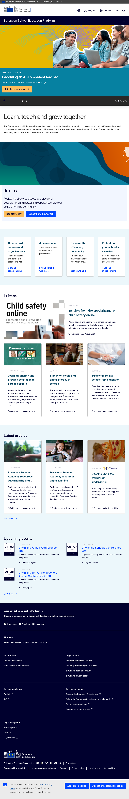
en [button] (79, 10)
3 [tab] (121, 101)
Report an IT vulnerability (15, 768)
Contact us (71, 763)
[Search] (123, 10)
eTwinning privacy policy (77, 675)
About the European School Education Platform (25, 642)
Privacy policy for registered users (81, 665)
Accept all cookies (76, 785)
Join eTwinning (78, 271)
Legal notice (94, 768)
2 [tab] (118, 101)
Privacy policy (10, 727)
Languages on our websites (43, 768)
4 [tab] (123, 101)
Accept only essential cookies (107, 785)
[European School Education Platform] (19, 9)
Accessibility (109, 768)
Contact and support (13, 660)
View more (8, 518)
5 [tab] (126, 101)
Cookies (7, 732)
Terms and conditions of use (79, 660)
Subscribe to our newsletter (16, 665)
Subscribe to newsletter (41, 214)
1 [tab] (116, 101)
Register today (14, 214)
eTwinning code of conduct (78, 670)
